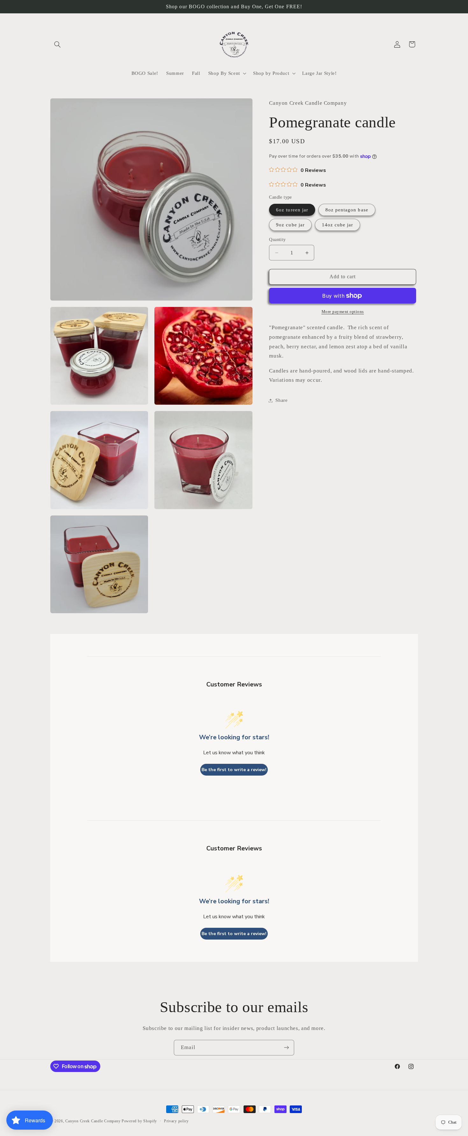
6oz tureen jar (292, 209)
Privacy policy (176, 1121)
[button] (57, 44)
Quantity (277, 239)
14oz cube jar (337, 224)
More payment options (343, 311)
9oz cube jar (290, 224)
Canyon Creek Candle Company (92, 1121)
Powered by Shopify (139, 1121)
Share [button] (281, 400)
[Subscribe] (286, 1047)
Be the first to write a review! (234, 770)
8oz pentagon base (346, 209)
